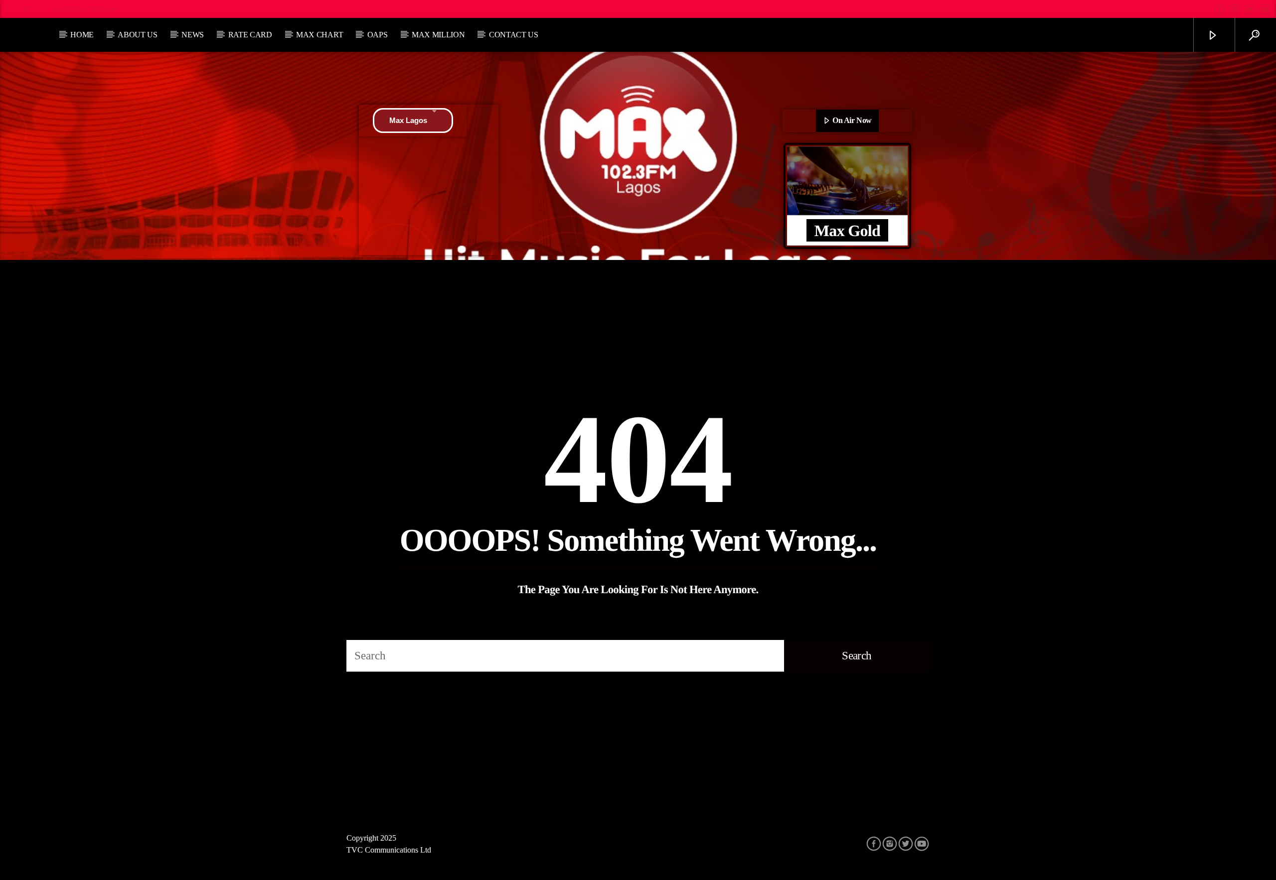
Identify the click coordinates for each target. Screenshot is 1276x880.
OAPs (377, 34)
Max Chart (319, 34)
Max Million (438, 34)
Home (82, 34)
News (192, 34)
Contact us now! (88, 9)
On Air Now (851, 120)
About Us (137, 34)
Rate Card (250, 34)
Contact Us (513, 34)
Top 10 (26, 9)
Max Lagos (408, 120)
